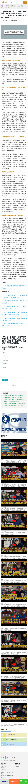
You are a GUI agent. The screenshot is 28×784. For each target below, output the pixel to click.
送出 (5, 380)
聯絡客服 (17, 766)
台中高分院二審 (5, 7)
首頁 (2, 6)
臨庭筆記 (13, 6)
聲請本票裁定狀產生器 (12, 739)
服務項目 (3, 767)
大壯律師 (14, 781)
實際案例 (7, 6)
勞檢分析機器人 (10, 744)
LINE (24, 781)
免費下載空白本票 (10, 734)
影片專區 (3, 769)
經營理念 (3, 766)
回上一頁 (14, 386)
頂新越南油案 (20, 6)
